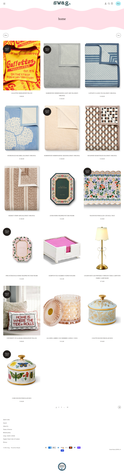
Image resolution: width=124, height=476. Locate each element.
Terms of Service (7, 429)
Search (5, 423)
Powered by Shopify (15, 447)
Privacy (5, 442)
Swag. (8, 447)
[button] (109, 3)
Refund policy (7, 432)
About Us (5, 426)
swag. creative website (9, 435)
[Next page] (119, 407)
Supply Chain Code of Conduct (11, 439)
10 (67, 407)
